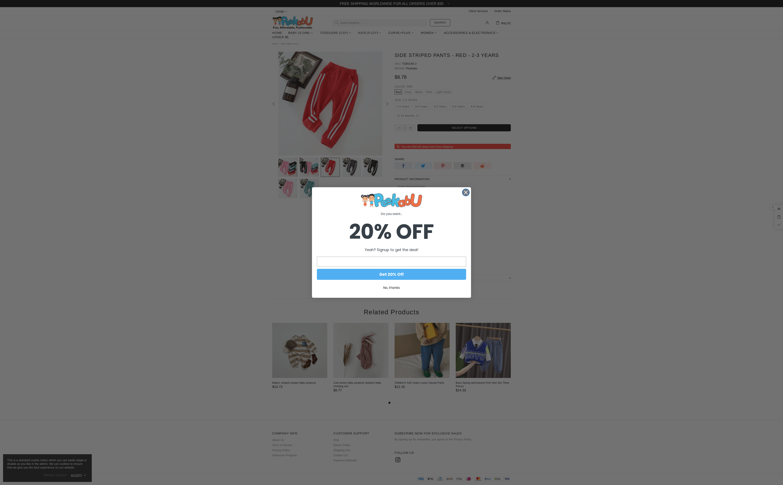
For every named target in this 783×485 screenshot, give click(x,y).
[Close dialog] (465, 192)
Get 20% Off (391, 274)
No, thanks (391, 287)
